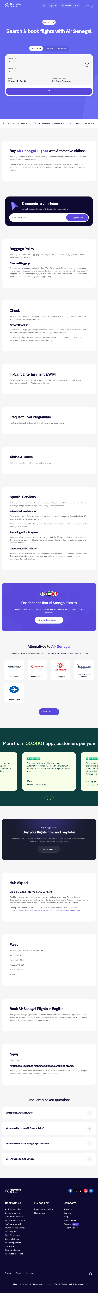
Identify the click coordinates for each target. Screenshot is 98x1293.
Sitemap (29, 1273)
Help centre (39, 1213)
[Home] (13, 5)
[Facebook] (70, 1192)
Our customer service (15, 1227)
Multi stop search (13, 1242)
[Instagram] (86, 1192)
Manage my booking (43, 1209)
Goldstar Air (46, 910)
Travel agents (11, 1231)
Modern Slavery (71, 1227)
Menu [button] (88, 5)
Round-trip (36, 48)
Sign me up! (77, 217)
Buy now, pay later (13, 1213)
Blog (66, 1216)
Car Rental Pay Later (14, 1216)
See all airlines (47, 712)
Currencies (10, 1246)
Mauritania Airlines (32, 910)
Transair (21, 910)
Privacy (8, 1273)
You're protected (13, 1224)
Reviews (67, 1213)
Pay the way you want (15, 1220)
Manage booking (72, 5)
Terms (18, 1273)
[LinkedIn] (91, 1192)
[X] (76, 1192)
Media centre (70, 1220)
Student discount (13, 1250)
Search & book (12, 1239)
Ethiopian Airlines (73, 910)
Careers (67, 1224)
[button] (44, 5)
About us (68, 1209)
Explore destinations (47, 620)
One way (49, 48)
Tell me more (47, 849)
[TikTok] (81, 1192)
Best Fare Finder (12, 1235)
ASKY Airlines (56, 910)
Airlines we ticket (13, 1209)
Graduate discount (14, 1253)
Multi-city (62, 48)
